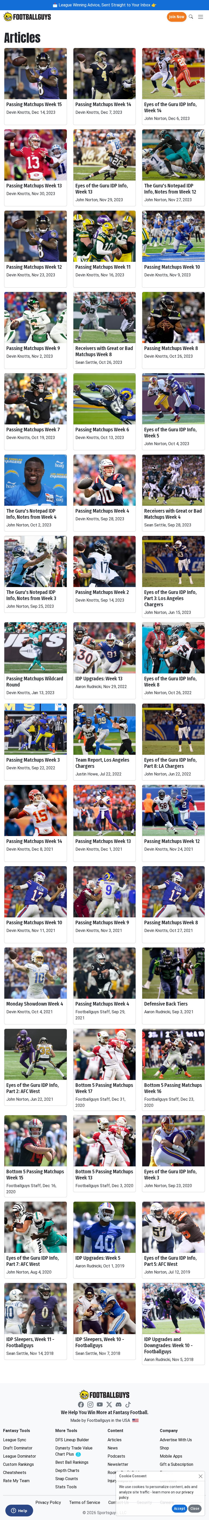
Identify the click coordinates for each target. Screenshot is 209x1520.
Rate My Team (16, 1480)
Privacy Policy (48, 1502)
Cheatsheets (14, 1472)
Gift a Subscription (176, 1464)
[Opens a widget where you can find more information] (19, 1511)
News (113, 1448)
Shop (164, 1448)
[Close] (200, 1476)
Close (194, 1508)
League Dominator (19, 1456)
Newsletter (118, 1464)
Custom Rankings (18, 1464)
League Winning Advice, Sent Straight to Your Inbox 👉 (107, 5)
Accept (179, 1508)
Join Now (176, 16)
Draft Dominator (17, 1448)
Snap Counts (66, 1478)
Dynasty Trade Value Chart (75, 1451)
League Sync (14, 1439)
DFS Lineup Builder (72, 1439)
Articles (115, 1439)
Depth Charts (67, 1470)
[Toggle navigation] (200, 17)
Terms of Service (84, 1502)
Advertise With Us (176, 1439)
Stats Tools (66, 1486)
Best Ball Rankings (71, 1462)
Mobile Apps (171, 1456)
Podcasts (116, 1456)
